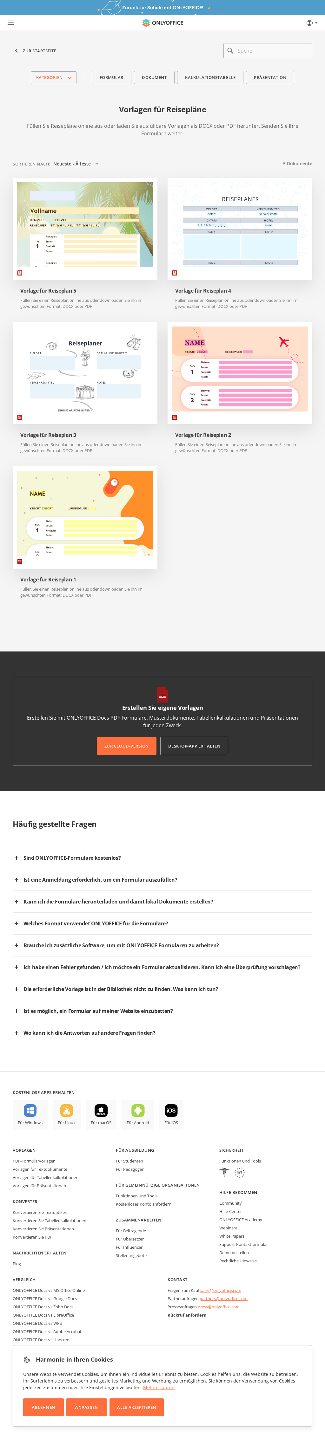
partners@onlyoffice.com (224, 1298)
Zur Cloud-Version (126, 746)
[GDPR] (240, 1173)
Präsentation (270, 77)
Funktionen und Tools (136, 1196)
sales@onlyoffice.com (220, 1290)
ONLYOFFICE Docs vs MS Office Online (49, 1290)
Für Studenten (129, 1161)
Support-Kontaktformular (243, 1244)
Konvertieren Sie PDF (32, 1237)
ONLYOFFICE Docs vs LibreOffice (43, 1315)
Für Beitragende (131, 1231)
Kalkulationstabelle (210, 77)
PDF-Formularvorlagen (34, 1161)
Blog (17, 1263)
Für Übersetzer (130, 1239)
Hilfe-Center (230, 1211)
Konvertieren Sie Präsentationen (43, 1229)
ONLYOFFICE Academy (240, 1219)
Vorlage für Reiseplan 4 (203, 291)
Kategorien (49, 77)
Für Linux (67, 1122)
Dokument (154, 77)
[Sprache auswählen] (311, 23)
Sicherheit (231, 1150)
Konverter (25, 1201)
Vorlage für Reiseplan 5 (48, 291)
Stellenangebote (131, 1255)
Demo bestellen (234, 1252)
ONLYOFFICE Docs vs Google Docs (45, 1298)
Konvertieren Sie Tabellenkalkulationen (49, 1220)
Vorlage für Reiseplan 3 (48, 435)
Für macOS (101, 1122)
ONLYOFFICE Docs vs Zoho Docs (43, 1307)
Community (230, 1203)
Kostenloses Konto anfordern (143, 1204)
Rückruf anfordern (187, 1315)
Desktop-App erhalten (194, 746)
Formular (111, 77)
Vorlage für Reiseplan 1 (48, 579)
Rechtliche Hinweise (238, 1261)
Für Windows (30, 1122)
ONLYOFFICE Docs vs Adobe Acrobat (47, 1331)
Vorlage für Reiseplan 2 (203, 435)
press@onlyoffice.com (219, 1307)
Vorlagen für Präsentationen (39, 1186)
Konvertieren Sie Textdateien (40, 1212)
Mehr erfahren (159, 1387)
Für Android (138, 1122)
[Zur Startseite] (162, 23)
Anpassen (86, 1407)
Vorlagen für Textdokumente (40, 1169)
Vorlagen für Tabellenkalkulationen (45, 1177)
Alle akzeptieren (136, 1407)
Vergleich (24, 1279)
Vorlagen (24, 1150)
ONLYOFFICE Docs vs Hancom (41, 1340)
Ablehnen (43, 1407)
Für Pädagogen (130, 1169)
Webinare (228, 1228)
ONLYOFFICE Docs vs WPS (37, 1323)
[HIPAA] (224, 1173)
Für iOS (171, 1122)
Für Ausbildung (135, 1150)
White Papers (231, 1236)
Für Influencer (129, 1247)
